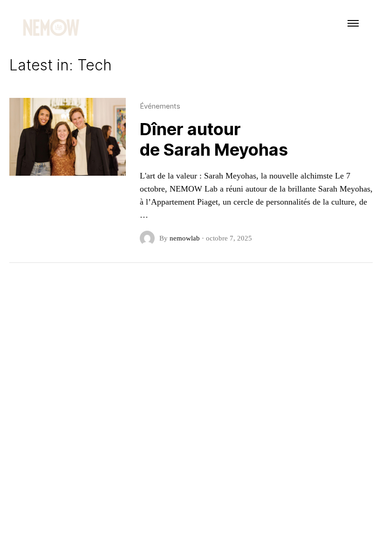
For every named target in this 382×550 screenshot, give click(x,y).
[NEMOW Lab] (51, 28)
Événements (160, 106)
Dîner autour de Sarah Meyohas (214, 139)
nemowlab (185, 238)
